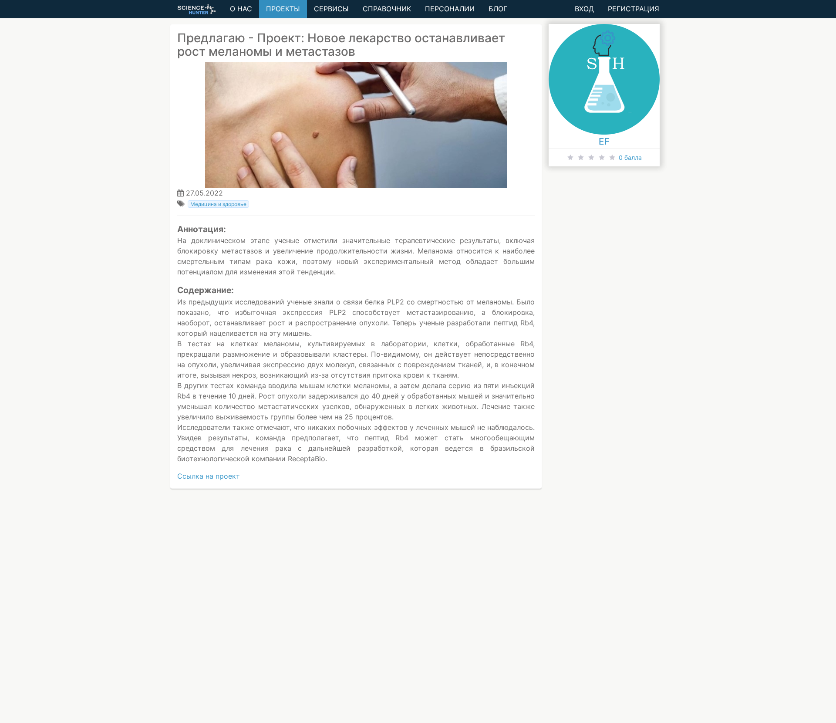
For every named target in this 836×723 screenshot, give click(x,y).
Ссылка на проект (208, 476)
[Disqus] (418, 611)
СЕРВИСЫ (331, 8)
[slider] (604, 157)
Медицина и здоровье (218, 204)
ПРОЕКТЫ (283, 8)
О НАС (241, 8)
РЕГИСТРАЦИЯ (633, 8)
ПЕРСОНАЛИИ (450, 8)
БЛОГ (498, 8)
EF (604, 141)
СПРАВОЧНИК (387, 8)
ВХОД (584, 8)
